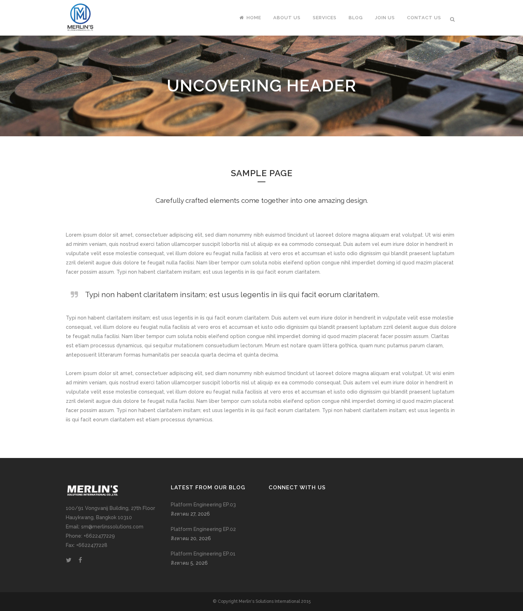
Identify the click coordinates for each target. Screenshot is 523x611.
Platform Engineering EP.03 (203, 504)
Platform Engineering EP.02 (203, 529)
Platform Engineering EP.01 (203, 554)
